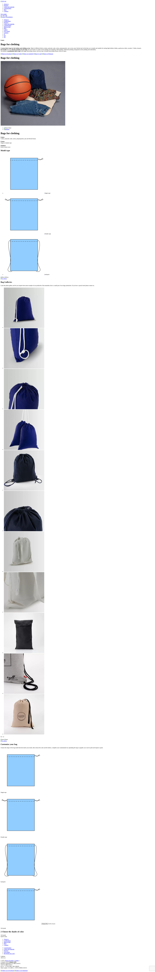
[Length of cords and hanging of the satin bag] (24, 449)
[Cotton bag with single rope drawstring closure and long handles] (24, 571)
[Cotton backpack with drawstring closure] (24, 490)
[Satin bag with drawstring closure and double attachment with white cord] (24, 327)
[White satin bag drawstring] (24, 368)
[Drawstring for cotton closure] (24, 612)
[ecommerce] (9, 17)
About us (6, 4)
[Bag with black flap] (24, 652)
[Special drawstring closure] (24, 408)
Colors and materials (9, 7)
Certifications (7, 21)
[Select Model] (24, 193)
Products (6, 5)
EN (4, 15)
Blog (5, 10)
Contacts (6, 11)
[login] (3, 17)
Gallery (6, 30)
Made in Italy (7, 27)
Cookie (17, 960)
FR (6, 15)
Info (8, 129)
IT (1, 15)
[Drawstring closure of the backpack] (24, 530)
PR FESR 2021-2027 (9, 953)
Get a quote (4, 14)
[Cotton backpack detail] (24, 693)
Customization (7, 8)
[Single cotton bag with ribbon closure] (24, 734)
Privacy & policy (9, 960)
